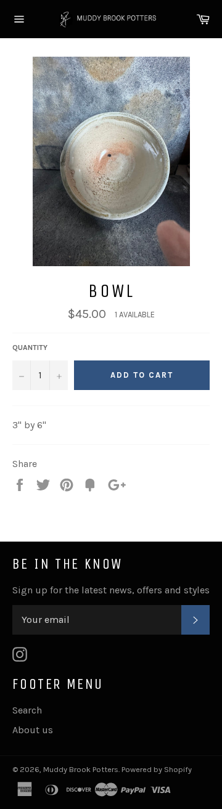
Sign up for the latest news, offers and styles (111, 590)
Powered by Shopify (156, 769)
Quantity (29, 347)
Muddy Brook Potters (80, 769)
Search (27, 710)
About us (32, 730)
